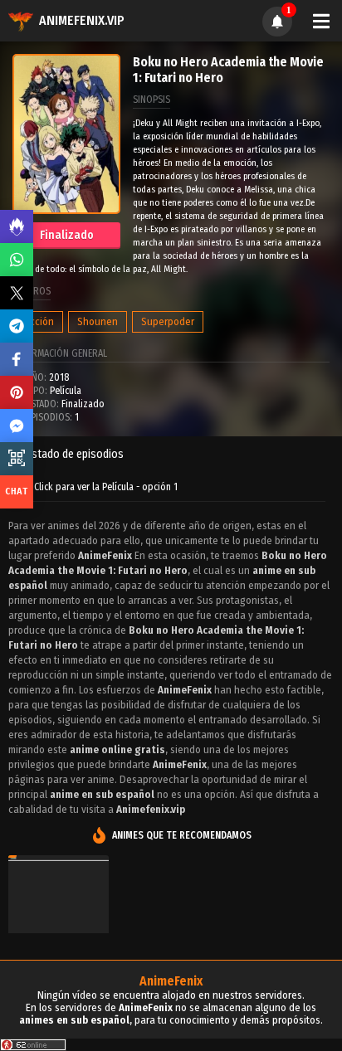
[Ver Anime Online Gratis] (58, 925)
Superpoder (167, 321)
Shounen (97, 321)
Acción (39, 321)
